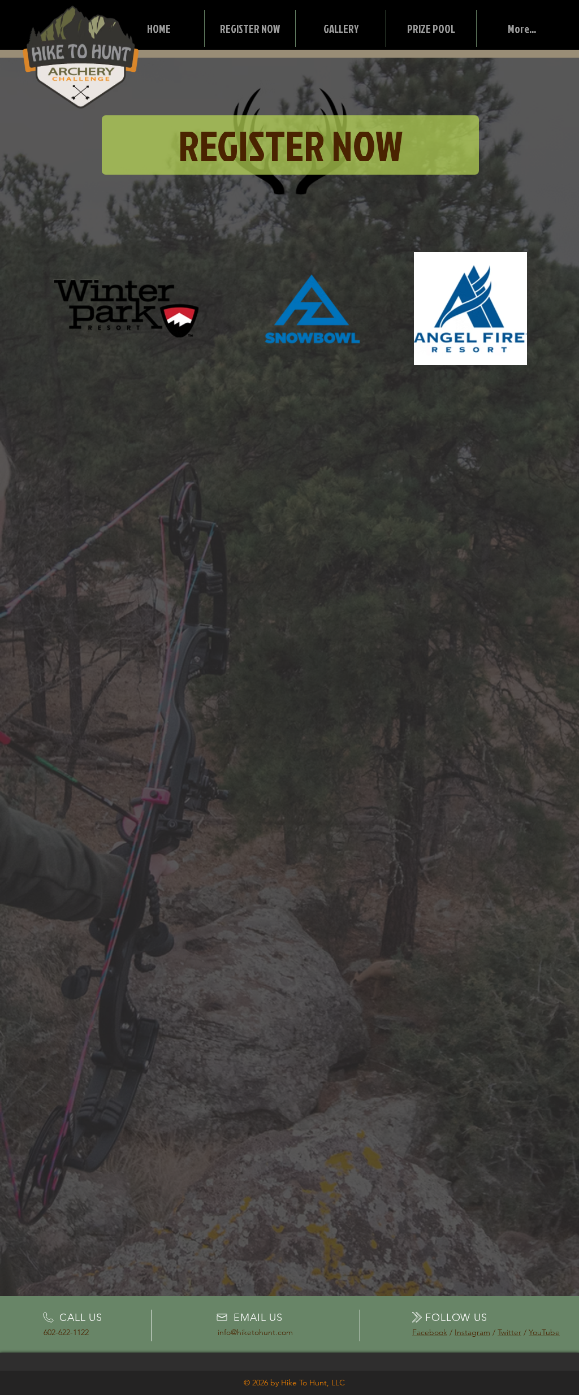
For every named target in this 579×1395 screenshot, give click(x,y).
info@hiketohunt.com (255, 1332)
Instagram (472, 1332)
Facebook (429, 1332)
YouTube (544, 1332)
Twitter (509, 1332)
